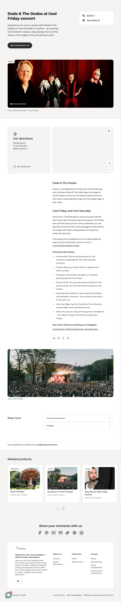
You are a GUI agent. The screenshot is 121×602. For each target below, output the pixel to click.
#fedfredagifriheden (74, 329)
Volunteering (96, 562)
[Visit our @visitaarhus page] (67, 533)
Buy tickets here (18, 45)
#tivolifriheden (91, 329)
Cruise (93, 559)
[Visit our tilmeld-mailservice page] (60, 533)
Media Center (77, 562)
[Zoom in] (109, 163)
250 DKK (90, 16)
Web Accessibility (74, 595)
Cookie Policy (59, 595)
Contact (56, 559)
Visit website (91, 20)
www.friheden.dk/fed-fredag (65, 246)
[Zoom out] (109, 170)
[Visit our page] (47, 533)
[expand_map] (109, 131)
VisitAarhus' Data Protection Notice (98, 595)
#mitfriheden (58, 329)
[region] (82, 150)
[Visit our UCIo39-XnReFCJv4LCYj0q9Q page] (54, 533)
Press (74, 559)
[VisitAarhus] (22, 548)
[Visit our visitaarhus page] (40, 533)
